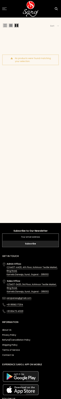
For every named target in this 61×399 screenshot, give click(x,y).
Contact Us (8, 355)
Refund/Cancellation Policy (16, 339)
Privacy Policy (9, 334)
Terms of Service (11, 349)
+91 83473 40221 (15, 311)
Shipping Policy (9, 344)
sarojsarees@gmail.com (19, 298)
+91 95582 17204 (15, 304)
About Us (6, 329)
